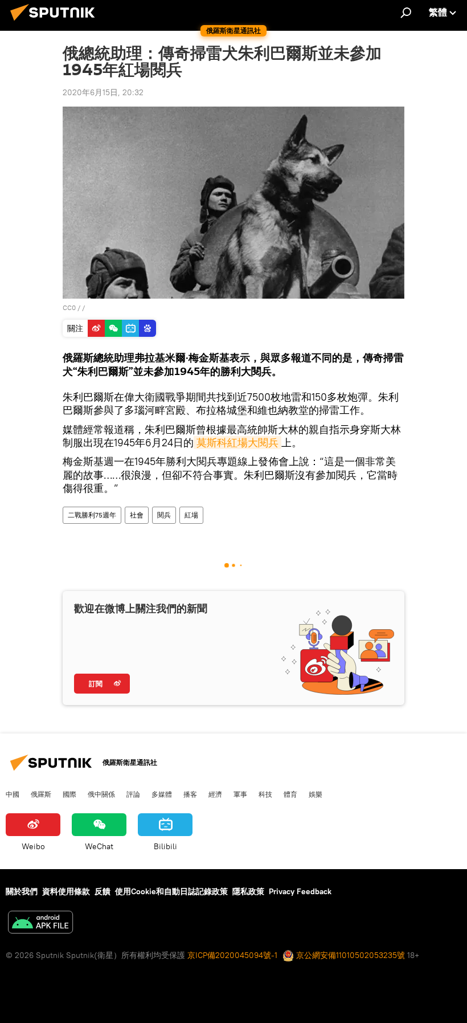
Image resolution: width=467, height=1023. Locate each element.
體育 (290, 794)
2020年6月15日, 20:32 (103, 92)
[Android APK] (40, 923)
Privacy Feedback (300, 891)
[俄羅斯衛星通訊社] (56, 22)
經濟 (215, 794)
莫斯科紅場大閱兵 (237, 442)
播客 (190, 794)
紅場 (191, 515)
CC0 (69, 307)
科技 (265, 794)
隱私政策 (248, 891)
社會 (137, 515)
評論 (133, 794)
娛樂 (315, 794)
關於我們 (22, 891)
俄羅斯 (41, 794)
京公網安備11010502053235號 (349, 955)
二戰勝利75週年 (92, 515)
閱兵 (164, 515)
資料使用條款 (66, 891)
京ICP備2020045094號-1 (232, 955)
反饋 (102, 891)
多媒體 (161, 794)
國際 (69, 794)
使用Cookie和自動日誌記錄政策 (171, 891)
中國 (12, 794)
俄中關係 (101, 794)
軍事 (240, 794)
